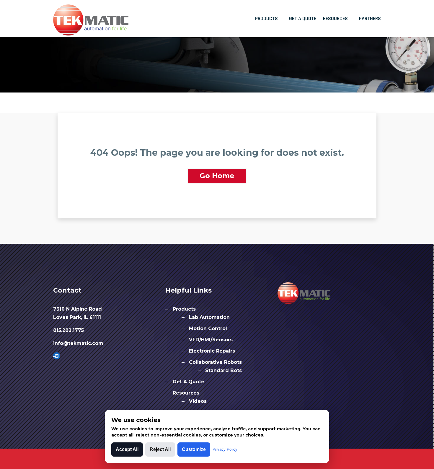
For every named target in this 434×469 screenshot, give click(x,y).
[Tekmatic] (90, 18)
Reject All (160, 449)
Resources (335, 18)
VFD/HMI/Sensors (211, 340)
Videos (198, 401)
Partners (370, 18)
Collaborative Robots (215, 362)
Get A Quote (302, 18)
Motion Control (208, 328)
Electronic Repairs (212, 351)
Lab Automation (209, 317)
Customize (194, 449)
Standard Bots (223, 370)
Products (266, 18)
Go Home (217, 175)
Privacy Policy (225, 449)
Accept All (127, 449)
